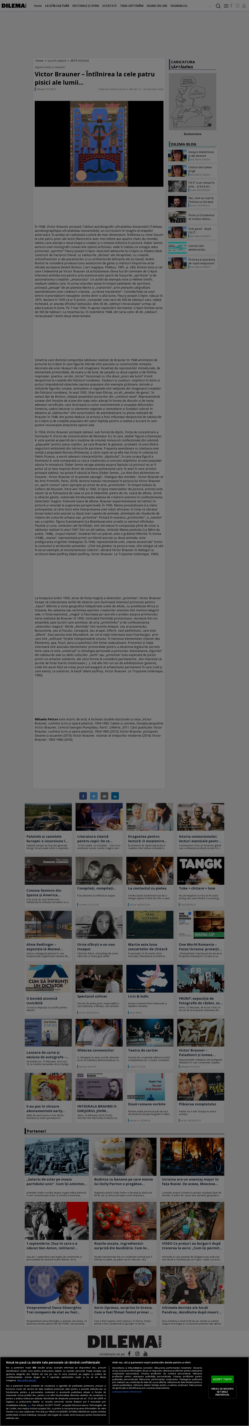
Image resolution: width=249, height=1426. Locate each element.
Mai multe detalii (26, 1380)
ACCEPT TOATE (222, 1379)
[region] (124, 1391)
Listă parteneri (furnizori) (126, 1391)
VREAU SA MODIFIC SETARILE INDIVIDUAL (222, 1391)
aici (29, 1405)
